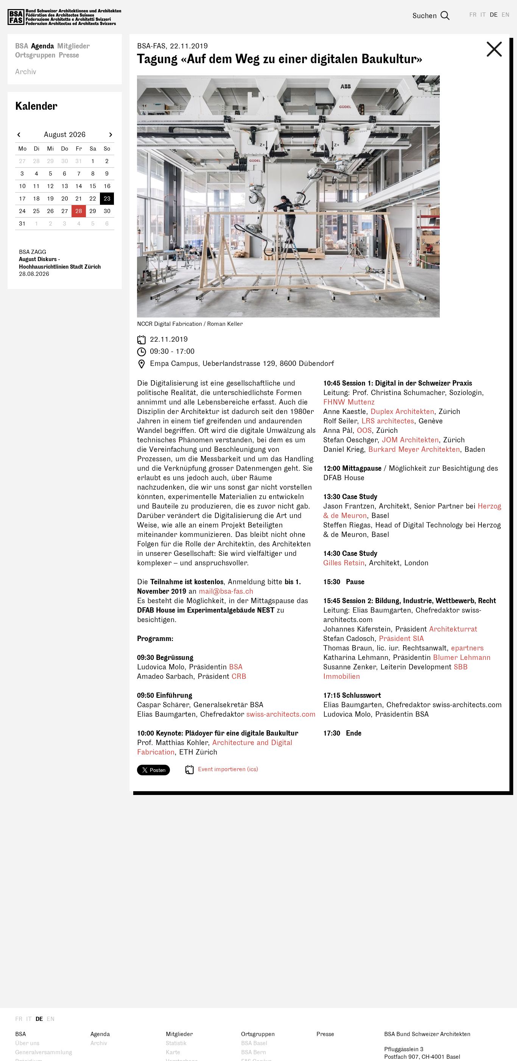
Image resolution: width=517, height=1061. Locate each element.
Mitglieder (73, 46)
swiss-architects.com (281, 714)
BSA (21, 46)
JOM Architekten (410, 440)
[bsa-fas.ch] (64, 17)
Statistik (176, 1043)
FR (473, 15)
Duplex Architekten (402, 412)
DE (494, 15)
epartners (467, 648)
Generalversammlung (43, 1052)
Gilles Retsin (343, 563)
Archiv (25, 72)
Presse (69, 55)
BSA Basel (254, 1043)
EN (505, 15)
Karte (173, 1052)
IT (483, 15)
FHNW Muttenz (349, 402)
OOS (364, 430)
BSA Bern (253, 1052)
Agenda (42, 46)
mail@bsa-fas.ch (226, 591)
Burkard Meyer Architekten (414, 449)
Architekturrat (453, 629)
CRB (239, 676)
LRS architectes (387, 421)
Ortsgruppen (35, 55)
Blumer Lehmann (462, 657)
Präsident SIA (401, 639)
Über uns (27, 1043)
